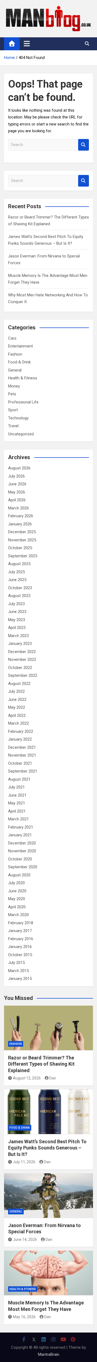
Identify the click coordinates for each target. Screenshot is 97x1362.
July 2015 (16, 962)
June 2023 (17, 611)
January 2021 (20, 835)
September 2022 (22, 675)
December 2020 (22, 843)
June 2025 (17, 579)
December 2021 (22, 747)
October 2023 (20, 587)
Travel (13, 425)
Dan (52, 1078)
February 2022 (20, 731)
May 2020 (16, 898)
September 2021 (22, 771)
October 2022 (20, 667)
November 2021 (22, 755)
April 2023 (17, 627)
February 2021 (20, 827)
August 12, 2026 (27, 1078)
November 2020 (22, 851)
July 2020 (16, 882)
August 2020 (19, 875)
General (15, 370)
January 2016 (20, 946)
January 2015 (20, 978)
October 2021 (20, 763)
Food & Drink (19, 362)
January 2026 (20, 524)
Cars (12, 338)
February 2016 (20, 938)
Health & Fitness (22, 378)
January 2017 (20, 930)
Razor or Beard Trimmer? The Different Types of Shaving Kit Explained (41, 1064)
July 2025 (16, 571)
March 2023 (18, 635)
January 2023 (20, 643)
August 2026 (19, 468)
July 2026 (16, 476)
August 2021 (19, 779)
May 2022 (16, 707)
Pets (12, 394)
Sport (13, 409)
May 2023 (16, 619)
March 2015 (18, 970)
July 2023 (16, 603)
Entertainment (20, 346)
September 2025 (22, 556)
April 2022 (17, 715)
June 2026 (17, 484)
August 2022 (19, 683)
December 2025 (22, 531)
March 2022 (18, 723)
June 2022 (17, 699)
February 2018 (20, 922)
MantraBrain (48, 1354)
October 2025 (20, 547)
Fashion (15, 354)
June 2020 (17, 891)
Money (14, 386)
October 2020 (20, 859)
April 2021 (17, 811)
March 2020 (18, 914)
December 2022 (22, 651)
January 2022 (20, 739)
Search (83, 145)
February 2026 (20, 515)
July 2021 (16, 787)
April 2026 (17, 500)
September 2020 (22, 866)
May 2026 (16, 492)
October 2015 (20, 954)
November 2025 (22, 540)
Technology (18, 418)
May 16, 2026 (24, 1317)
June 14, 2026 (25, 1239)
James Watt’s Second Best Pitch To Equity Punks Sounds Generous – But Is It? (47, 1148)
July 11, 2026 (24, 1162)
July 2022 (16, 691)
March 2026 (18, 508)
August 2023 (19, 595)
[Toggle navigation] (27, 43)
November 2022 (22, 659)
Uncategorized (21, 434)
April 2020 (17, 906)
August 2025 (19, 563)
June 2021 (17, 795)
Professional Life (23, 402)
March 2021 (18, 819)
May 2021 (16, 803)
